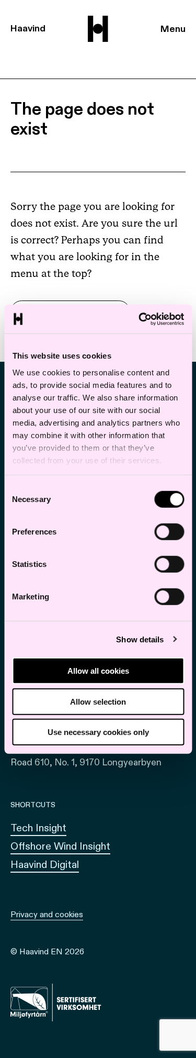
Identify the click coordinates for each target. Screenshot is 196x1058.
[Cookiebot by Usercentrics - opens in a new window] (139, 319)
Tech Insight (38, 827)
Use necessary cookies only (98, 732)
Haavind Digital (44, 864)
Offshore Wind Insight (60, 846)
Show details (140, 638)
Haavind (27, 29)
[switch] (169, 532)
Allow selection (98, 701)
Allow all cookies (98, 670)
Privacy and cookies (46, 914)
